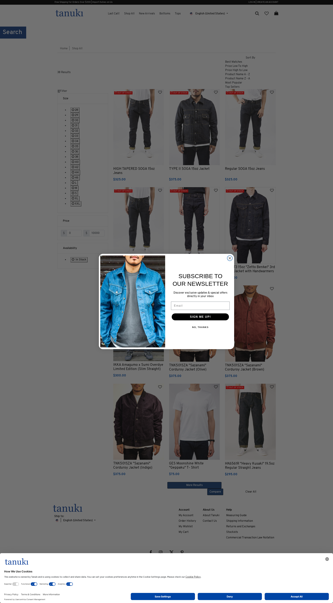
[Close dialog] (229, 258)
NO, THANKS (200, 327)
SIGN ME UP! (200, 316)
